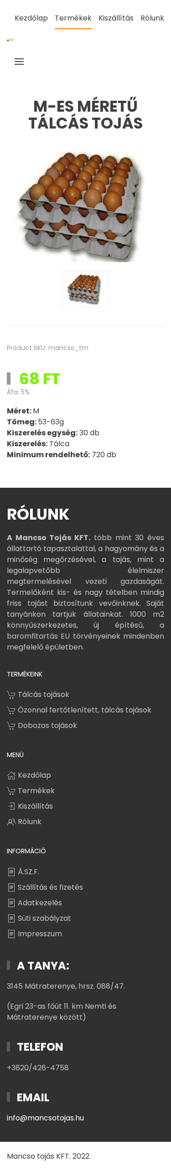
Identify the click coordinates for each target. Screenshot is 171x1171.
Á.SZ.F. (28, 872)
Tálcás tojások (43, 694)
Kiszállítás (116, 18)
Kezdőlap (31, 18)
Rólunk (152, 18)
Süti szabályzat (44, 918)
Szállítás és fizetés (50, 887)
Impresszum (40, 934)
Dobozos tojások (47, 725)
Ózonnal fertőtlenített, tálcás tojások (84, 710)
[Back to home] (11, 40)
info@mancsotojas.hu (45, 1118)
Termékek (73, 18)
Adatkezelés (40, 903)
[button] (19, 61)
